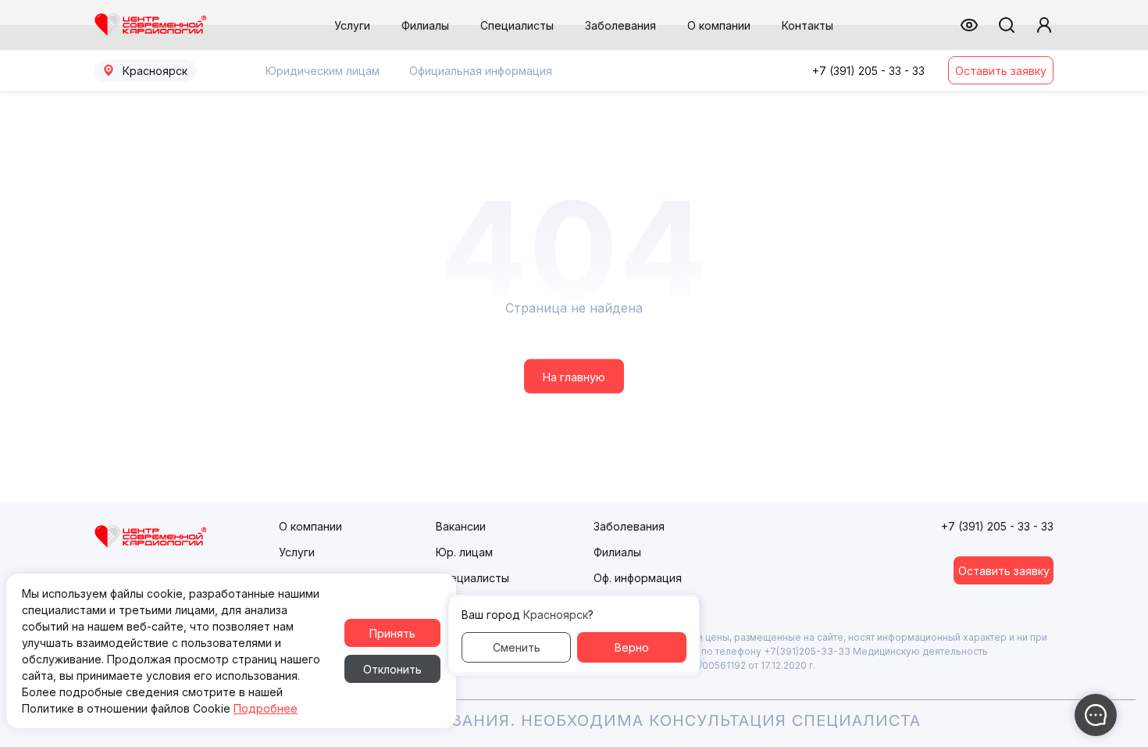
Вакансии (461, 526)
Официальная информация (480, 70)
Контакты (807, 25)
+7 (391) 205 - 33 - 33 (868, 70)
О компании (718, 25)
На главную (574, 376)
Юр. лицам (464, 552)
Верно (632, 647)
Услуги (352, 25)
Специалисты (517, 25)
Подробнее (266, 708)
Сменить (516, 647)
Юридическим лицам (323, 70)
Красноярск (155, 70)
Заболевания (620, 25)
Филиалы (425, 25)
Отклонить (392, 669)
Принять (392, 633)
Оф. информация (638, 577)
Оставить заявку (1000, 70)
